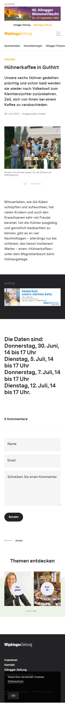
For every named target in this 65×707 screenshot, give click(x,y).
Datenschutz (15, 681)
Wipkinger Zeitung (42, 25)
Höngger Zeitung (22, 25)
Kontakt (9, 665)
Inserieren (11, 660)
